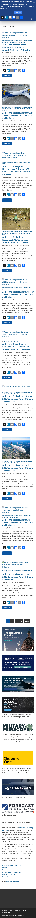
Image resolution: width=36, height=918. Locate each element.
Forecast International (20, 53)
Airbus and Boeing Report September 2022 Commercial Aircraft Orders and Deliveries (16, 346)
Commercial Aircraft (13, 42)
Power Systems (14, 289)
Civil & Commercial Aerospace (11, 40)
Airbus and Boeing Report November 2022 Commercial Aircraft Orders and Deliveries (16, 240)
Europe (4, 870)
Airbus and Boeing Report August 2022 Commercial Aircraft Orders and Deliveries (17, 399)
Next (27, 621)
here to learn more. (12, 881)
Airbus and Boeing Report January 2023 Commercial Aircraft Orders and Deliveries (17, 115)
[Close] (34, 2)
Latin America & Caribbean (11, 872)
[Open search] (31, 19)
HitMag (21, 915)
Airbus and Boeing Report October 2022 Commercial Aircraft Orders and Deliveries (18, 294)
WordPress (13, 915)
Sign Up (18, 12)
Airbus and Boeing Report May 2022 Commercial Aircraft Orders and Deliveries (17, 577)
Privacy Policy (18, 900)
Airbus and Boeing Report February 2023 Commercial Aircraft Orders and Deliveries (16, 47)
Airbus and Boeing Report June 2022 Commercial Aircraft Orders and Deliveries (17, 522)
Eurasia (4, 867)
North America (7, 877)
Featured (23, 42)
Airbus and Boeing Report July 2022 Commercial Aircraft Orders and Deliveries (17, 468)
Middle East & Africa (9, 874)
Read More (6, 75)
